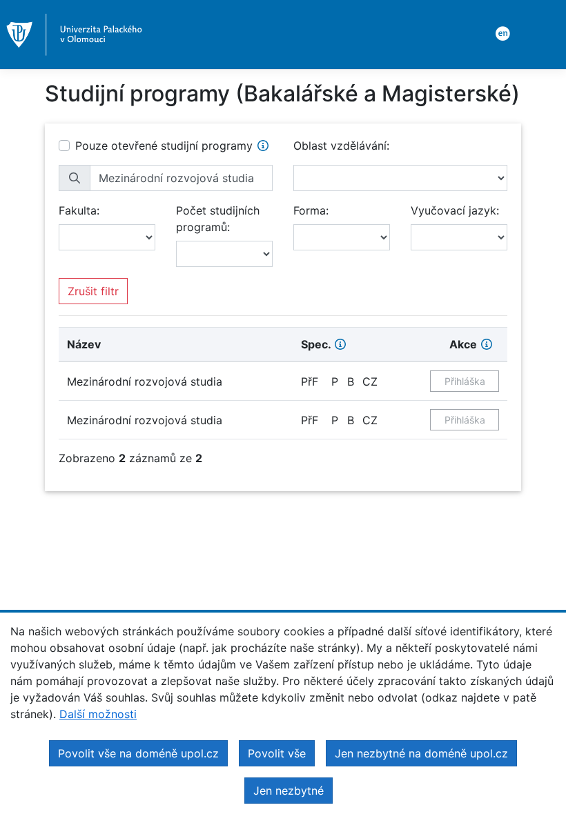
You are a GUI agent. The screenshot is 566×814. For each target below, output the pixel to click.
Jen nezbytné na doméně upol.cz (421, 753)
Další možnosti (98, 714)
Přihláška (465, 381)
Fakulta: (79, 210)
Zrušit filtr (93, 291)
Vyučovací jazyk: (455, 210)
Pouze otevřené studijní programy (164, 145)
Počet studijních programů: (218, 219)
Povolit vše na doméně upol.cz (138, 753)
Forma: (311, 210)
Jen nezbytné (288, 790)
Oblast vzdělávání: (341, 145)
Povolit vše (277, 753)
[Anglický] (500, 32)
